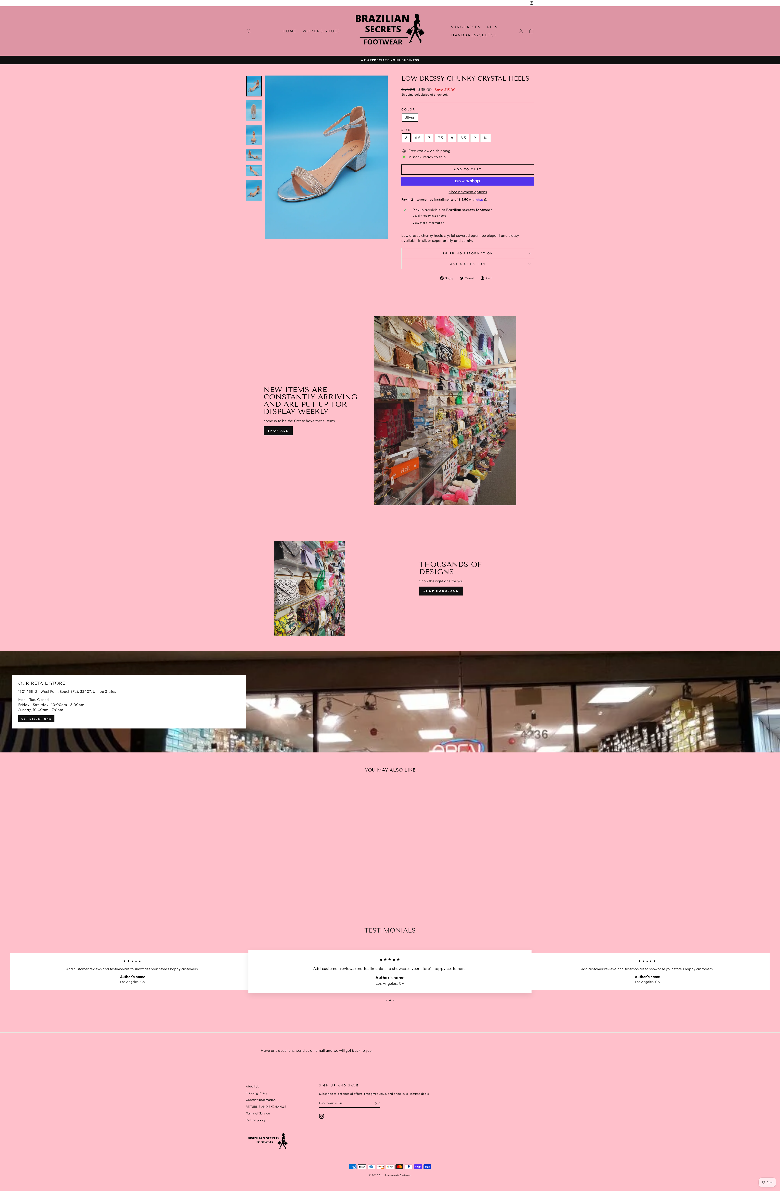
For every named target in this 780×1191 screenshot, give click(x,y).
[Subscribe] (377, 1103)
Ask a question (467, 264)
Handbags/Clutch (474, 35)
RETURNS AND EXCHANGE (266, 1107)
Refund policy (256, 1120)
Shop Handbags (441, 591)
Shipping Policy (257, 1093)
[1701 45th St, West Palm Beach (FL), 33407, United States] (390, 701)
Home (289, 31)
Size (406, 130)
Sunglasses (466, 27)
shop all (278, 430)
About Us (252, 1086)
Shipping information (467, 253)
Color (408, 109)
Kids (492, 27)
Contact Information (261, 1100)
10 (486, 137)
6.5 (417, 137)
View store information (428, 223)
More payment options (468, 191)
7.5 (440, 137)
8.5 (463, 137)
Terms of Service (258, 1113)
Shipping (407, 94)
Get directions (36, 718)
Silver (410, 117)
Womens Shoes (321, 31)
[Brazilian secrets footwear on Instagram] (321, 1116)
